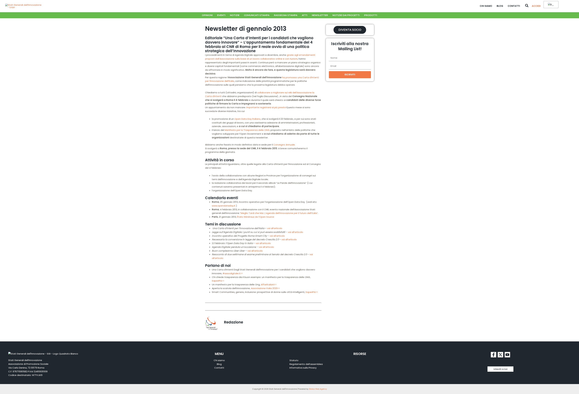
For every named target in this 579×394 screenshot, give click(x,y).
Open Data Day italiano (247, 118)
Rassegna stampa (285, 15)
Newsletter (320, 15)
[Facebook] (493, 354)
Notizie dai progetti (346, 15)
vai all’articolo (274, 228)
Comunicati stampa (256, 15)
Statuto (294, 360)
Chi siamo (486, 6)
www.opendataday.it (223, 205)
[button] (527, 6)
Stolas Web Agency (318, 389)
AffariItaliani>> (269, 284)
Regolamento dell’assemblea (306, 364)
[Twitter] (500, 354)
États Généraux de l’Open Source (255, 216)
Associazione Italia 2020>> (265, 288)
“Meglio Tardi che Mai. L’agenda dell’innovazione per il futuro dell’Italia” (279, 213)
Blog (500, 6)
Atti (304, 15)
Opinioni (207, 15)
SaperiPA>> (218, 280)
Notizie (234, 15)
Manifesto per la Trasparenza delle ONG (247, 130)
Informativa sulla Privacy (303, 367)
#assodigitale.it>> (233, 273)
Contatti (514, 6)
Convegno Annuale (284, 144)
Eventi (221, 15)
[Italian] (550, 5)
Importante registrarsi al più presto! (266, 107)
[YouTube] (507, 354)
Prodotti (370, 15)
